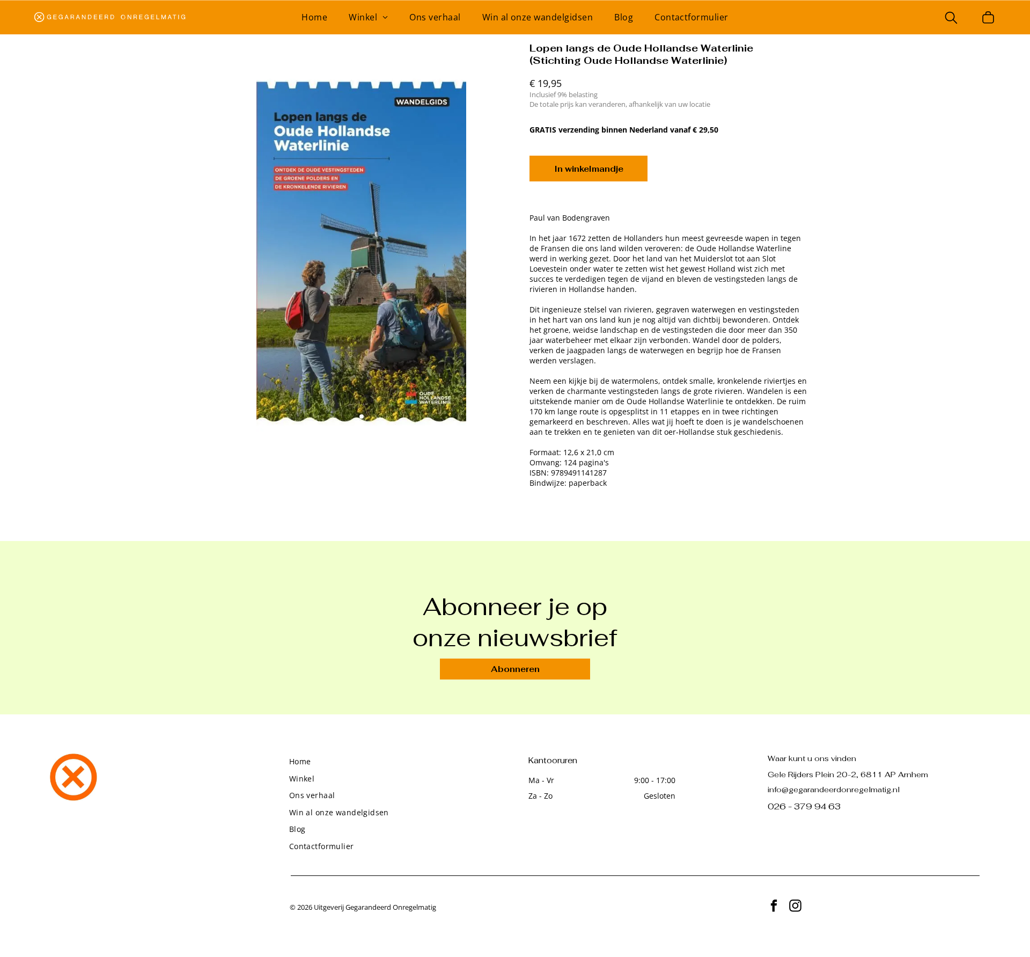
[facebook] (773, 907)
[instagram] (795, 907)
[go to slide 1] (361, 416)
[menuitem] (314, 17)
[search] (951, 18)
